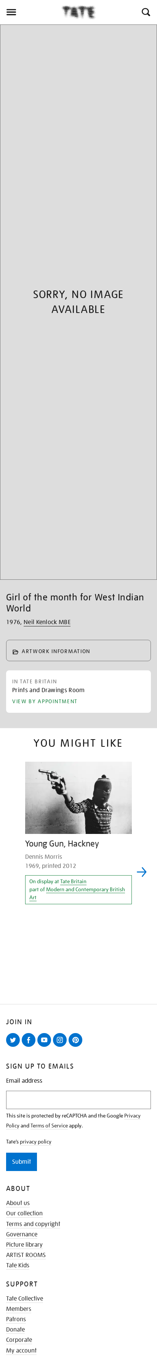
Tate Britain (73, 881)
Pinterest (77, 1046)
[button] (145, 12)
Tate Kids (17, 1265)
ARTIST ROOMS (26, 1255)
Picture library (24, 1245)
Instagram (61, 1046)
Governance (21, 1234)
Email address (24, 1081)
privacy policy (35, 1141)
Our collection (24, 1213)
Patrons (16, 1319)
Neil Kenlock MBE (47, 622)
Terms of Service (49, 1125)
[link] (48, 692)
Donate (15, 1329)
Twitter (14, 1046)
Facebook (30, 1046)
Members (18, 1309)
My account (21, 1350)
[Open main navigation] (30, 12)
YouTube (45, 1046)
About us (18, 1203)
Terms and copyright (33, 1224)
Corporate (19, 1340)
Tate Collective (24, 1298)
